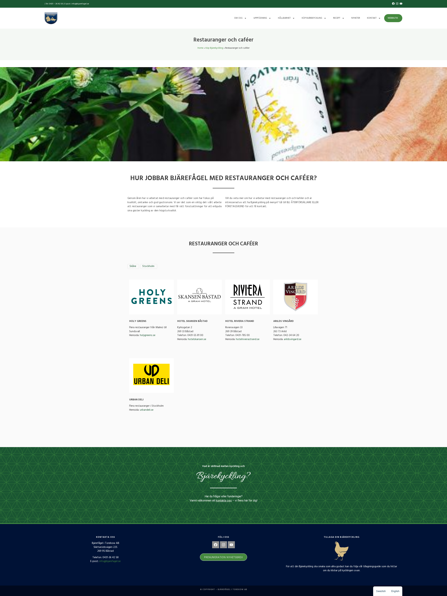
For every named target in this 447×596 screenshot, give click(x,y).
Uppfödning (260, 18)
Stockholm (148, 266)
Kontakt (372, 18)
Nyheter (355, 18)
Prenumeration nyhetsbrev (223, 557)
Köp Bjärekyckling (312, 18)
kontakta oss (224, 500)
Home (200, 48)
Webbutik (393, 18)
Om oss (238, 18)
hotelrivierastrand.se (247, 339)
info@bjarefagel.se (110, 561)
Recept (336, 18)
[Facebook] (215, 544)
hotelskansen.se (197, 339)
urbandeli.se (146, 410)
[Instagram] (223, 544)
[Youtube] (231, 544)
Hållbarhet (284, 18)
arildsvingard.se (292, 339)
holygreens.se (147, 335)
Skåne (133, 266)
